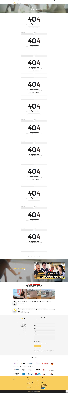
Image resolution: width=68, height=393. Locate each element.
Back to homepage (33, 27)
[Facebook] (53, 0)
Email (35, 325)
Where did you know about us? (37, 341)
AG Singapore (29, 391)
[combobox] (27, 34)
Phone (35, 328)
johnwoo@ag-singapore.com (38, 348)
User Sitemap (38, 391)
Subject (35, 331)
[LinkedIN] (54, 0)
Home (32, 7)
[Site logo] (17, 2)
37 (39, 256)
